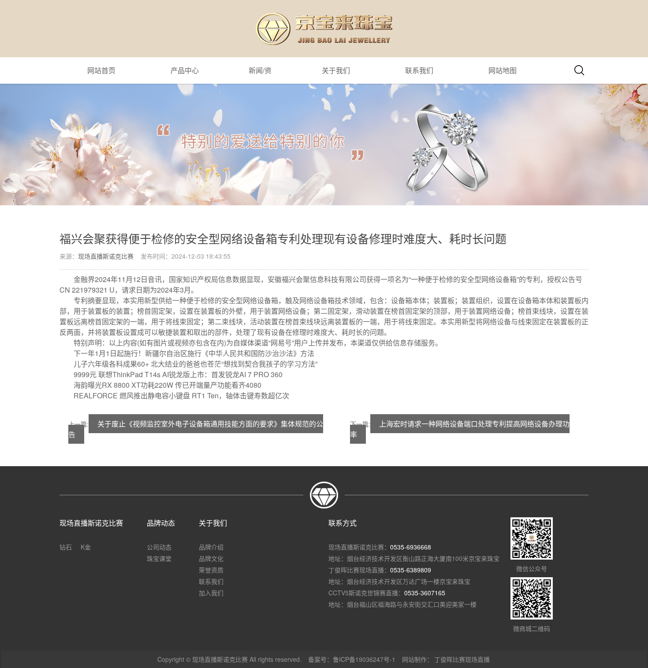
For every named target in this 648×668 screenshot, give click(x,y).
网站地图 (502, 70)
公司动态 (159, 546)
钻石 (66, 546)
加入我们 (211, 592)
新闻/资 (260, 70)
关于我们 (336, 70)
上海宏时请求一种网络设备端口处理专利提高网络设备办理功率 (460, 429)
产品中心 (185, 70)
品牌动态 (161, 523)
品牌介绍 (211, 546)
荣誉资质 (211, 569)
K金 (86, 546)
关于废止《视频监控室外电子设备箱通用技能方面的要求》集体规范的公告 (195, 429)
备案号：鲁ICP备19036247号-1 (351, 659)
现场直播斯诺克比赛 (106, 256)
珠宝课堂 (159, 558)
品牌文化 (211, 558)
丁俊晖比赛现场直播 (462, 659)
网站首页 (101, 70)
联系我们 (419, 70)
